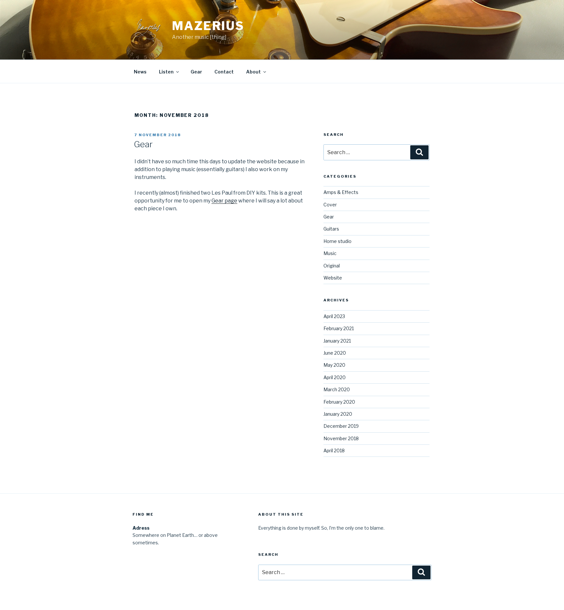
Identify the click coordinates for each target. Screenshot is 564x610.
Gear (196, 71)
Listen (166, 71)
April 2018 (334, 450)
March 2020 (336, 389)
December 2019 (341, 426)
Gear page (224, 201)
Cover (330, 204)
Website (332, 278)
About (253, 71)
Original (331, 265)
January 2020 (337, 414)
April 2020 (334, 377)
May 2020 (334, 365)
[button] (10, 10)
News (140, 71)
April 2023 (334, 316)
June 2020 (334, 353)
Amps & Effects (340, 192)
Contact (224, 71)
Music (330, 253)
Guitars (331, 229)
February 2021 (338, 328)
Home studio (337, 241)
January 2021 (337, 341)
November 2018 (341, 438)
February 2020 (339, 402)
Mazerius (208, 26)
